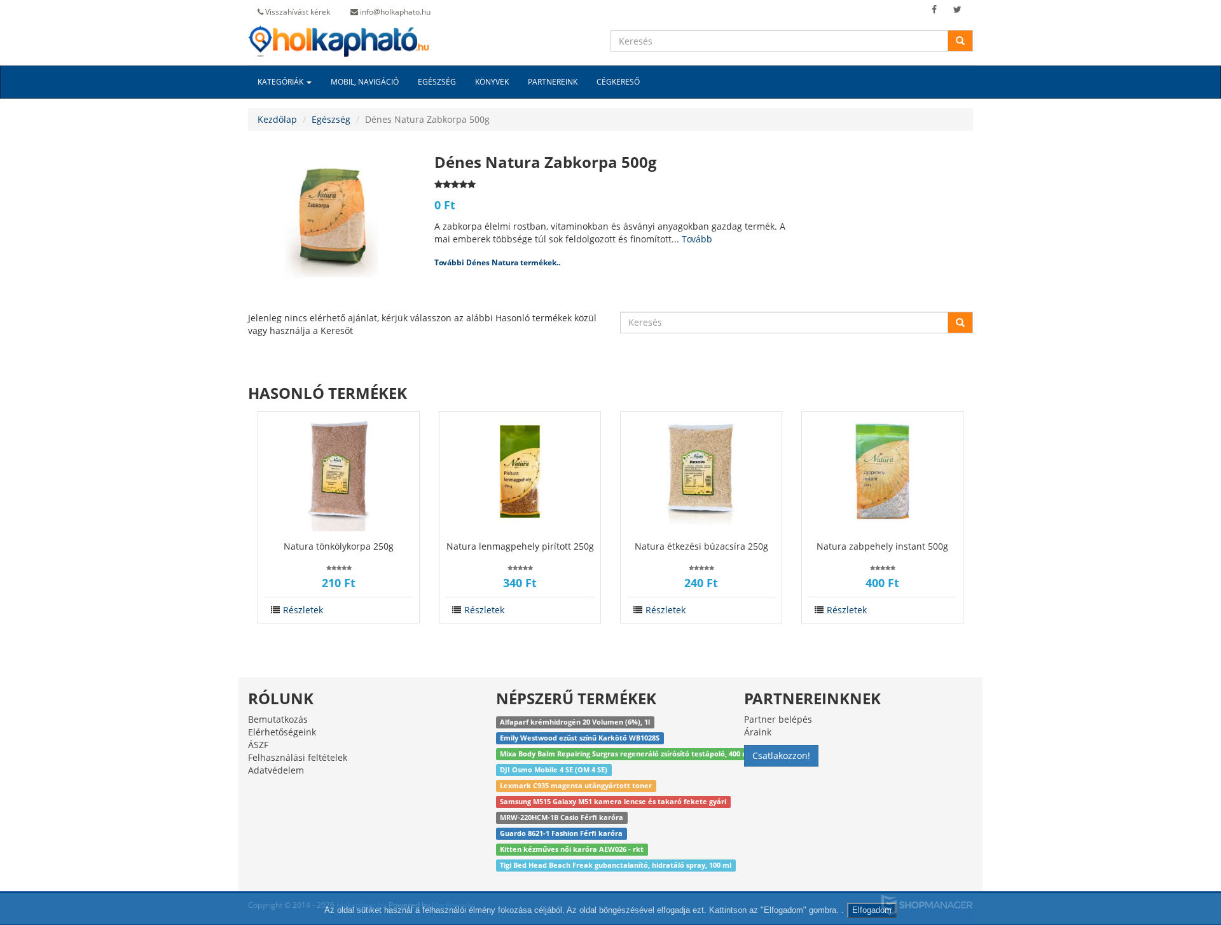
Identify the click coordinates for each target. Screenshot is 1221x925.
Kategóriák (281, 81)
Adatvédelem (276, 770)
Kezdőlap (277, 119)
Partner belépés (778, 719)
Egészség (437, 81)
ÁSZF (258, 745)
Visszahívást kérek (296, 11)
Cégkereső (618, 81)
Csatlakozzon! (781, 755)
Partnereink (552, 81)
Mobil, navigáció (365, 81)
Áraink (757, 732)
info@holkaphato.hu (394, 11)
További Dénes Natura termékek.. (497, 262)
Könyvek (492, 81)
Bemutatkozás (278, 719)
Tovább (697, 239)
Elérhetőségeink (282, 732)
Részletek (303, 610)
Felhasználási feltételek (297, 757)
